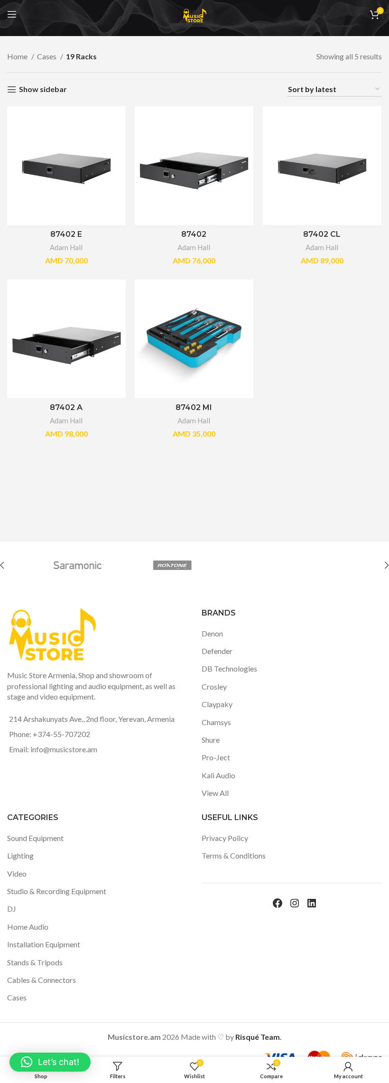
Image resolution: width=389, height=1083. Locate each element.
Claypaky (217, 704)
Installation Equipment (43, 944)
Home (18, 56)
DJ (11, 908)
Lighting (20, 855)
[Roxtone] (64, 565)
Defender (217, 650)
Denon (212, 633)
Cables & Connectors (41, 979)
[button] (50, 1062)
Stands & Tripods (35, 962)
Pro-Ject (216, 757)
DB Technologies (229, 668)
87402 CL (322, 234)
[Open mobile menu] (11, 14)
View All (215, 792)
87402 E (66, 234)
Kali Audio (218, 775)
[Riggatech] (251, 565)
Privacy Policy (225, 837)
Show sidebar (43, 89)
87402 (193, 234)
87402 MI (194, 407)
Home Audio (27, 926)
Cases (47, 56)
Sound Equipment (35, 837)
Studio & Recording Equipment (56, 891)
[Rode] (157, 565)
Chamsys (216, 722)
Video (17, 873)
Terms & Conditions (234, 855)
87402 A (66, 407)
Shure (211, 739)
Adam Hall (66, 247)
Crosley (214, 686)
